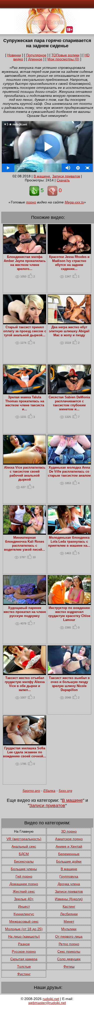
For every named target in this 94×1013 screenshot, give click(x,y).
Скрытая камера (23, 959)
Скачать (63, 180)
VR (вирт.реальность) (24, 839)
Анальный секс (24, 846)
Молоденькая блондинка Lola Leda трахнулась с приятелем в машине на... (69, 541)
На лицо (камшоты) (24, 936)
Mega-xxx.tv (74, 202)
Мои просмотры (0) (63, 59)
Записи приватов (66, 176)
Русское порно (24, 951)
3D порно (69, 831)
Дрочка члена (69, 884)
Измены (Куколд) (69, 899)
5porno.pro (31, 791)
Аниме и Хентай (69, 846)
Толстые (24, 966)
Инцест (24, 906)
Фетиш (68, 966)
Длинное (35, 59)
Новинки (14, 55)
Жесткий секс (24, 891)
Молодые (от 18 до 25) (24, 929)
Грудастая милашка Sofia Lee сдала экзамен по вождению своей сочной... (24, 752)
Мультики (68, 929)
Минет (69, 921)
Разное (24, 944)
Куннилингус (24, 914)
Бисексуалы (24, 861)
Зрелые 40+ (24, 899)
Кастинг (69, 906)
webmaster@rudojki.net (47, 1003)
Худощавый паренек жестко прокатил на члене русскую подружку (25, 612)
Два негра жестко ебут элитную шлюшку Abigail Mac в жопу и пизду (69, 331)
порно (31, 202)
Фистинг (24, 974)
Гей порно (24, 876)
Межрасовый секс (24, 921)
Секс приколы (68, 951)
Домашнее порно (24, 884)
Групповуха (68, 876)
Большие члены (24, 869)
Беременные (68, 854)
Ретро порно (69, 944)
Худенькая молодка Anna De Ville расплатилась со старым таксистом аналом (69, 471)
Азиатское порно (69, 839)
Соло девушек (68, 959)
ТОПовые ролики (65, 55)
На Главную (24, 831)
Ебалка (49, 791)
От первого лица (68, 936)
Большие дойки (68, 861)
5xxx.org (65, 791)
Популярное (36, 55)
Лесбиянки (69, 914)
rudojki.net (51, 999)
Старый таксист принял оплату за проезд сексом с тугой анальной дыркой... (24, 331)
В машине (42, 176)
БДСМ (24, 854)
